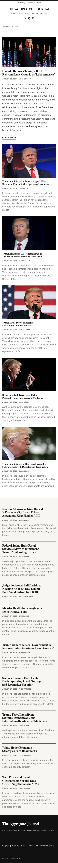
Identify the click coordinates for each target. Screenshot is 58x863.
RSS (52, 846)
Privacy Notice (41, 846)
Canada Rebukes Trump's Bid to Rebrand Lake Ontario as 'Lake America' (28, 72)
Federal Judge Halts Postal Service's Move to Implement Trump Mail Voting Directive (20, 548)
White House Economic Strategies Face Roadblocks (19, 749)
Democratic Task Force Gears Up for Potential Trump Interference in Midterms (22, 396)
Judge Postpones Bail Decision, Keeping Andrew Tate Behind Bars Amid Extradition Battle (21, 588)
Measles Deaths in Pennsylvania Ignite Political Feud (22, 610)
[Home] (29, 9)
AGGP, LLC (28, 846)
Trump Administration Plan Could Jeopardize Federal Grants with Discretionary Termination (25, 465)
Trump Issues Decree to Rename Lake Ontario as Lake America (17, 324)
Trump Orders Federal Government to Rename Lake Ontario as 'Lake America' (28, 646)
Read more (7, 137)
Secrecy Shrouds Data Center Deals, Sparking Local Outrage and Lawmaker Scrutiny (21, 681)
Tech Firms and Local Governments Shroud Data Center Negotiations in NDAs (20, 780)
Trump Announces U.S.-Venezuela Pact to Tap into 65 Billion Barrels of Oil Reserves (22, 255)
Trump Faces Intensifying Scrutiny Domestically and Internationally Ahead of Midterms (24, 717)
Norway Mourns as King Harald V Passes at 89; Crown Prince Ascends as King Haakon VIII (22, 512)
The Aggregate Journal (20, 824)
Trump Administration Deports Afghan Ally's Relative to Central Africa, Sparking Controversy (25, 182)
